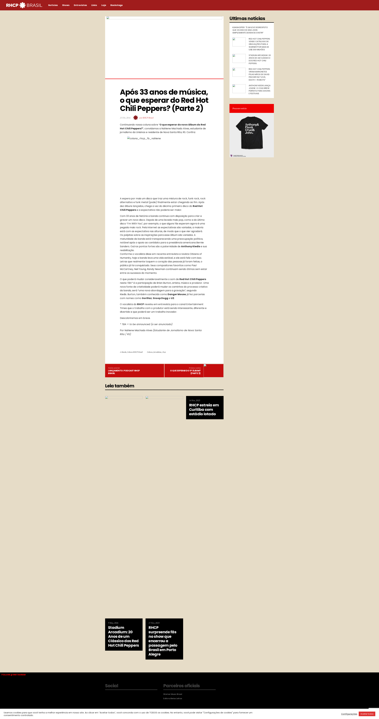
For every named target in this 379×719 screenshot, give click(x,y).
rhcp (164, 352)
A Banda (123, 352)
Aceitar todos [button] (367, 713)
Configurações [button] (349, 714)
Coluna (149, 352)
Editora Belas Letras (172, 698)
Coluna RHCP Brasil (135, 352)
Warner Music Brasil (172, 694)
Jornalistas (157, 352)
